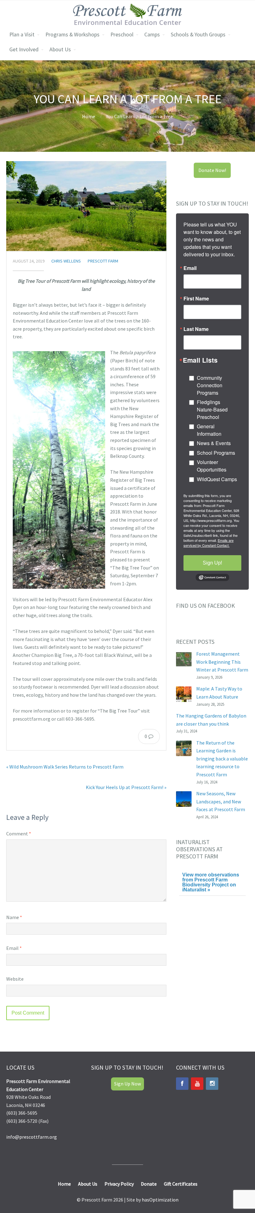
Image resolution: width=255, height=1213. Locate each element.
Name (14, 917)
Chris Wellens (66, 261)
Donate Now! (212, 170)
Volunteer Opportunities (211, 465)
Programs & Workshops (72, 34)
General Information (209, 430)
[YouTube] (197, 1083)
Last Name (196, 329)
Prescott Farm (103, 261)
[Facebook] (182, 1083)
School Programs (216, 452)
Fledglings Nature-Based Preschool (212, 409)
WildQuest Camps (217, 479)
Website (15, 979)
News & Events (214, 443)
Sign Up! (212, 562)
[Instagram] (212, 1083)
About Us (60, 49)
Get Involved (24, 49)
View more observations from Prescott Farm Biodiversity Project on (210, 882)
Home (88, 116)
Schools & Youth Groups (198, 34)
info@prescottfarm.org (31, 1137)
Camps (152, 34)
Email (14, 948)
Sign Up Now (127, 1084)
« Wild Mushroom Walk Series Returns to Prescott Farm (64, 767)
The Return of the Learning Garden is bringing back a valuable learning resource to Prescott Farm (222, 759)
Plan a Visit (22, 34)
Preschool (121, 34)
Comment (18, 833)
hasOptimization (160, 1200)
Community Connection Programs (209, 385)
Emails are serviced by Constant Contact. (208, 543)
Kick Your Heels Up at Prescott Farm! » (126, 787)
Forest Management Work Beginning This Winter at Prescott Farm (222, 662)
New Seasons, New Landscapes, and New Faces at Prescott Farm (220, 801)
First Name (196, 298)
